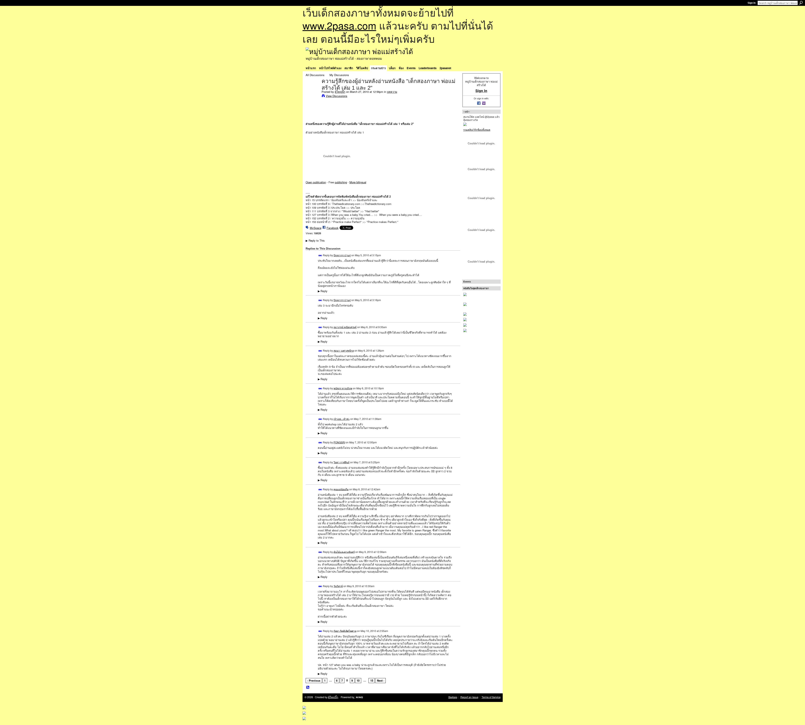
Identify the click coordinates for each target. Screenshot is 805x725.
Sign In (752, 2)
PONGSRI (339, 442)
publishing (341, 182)
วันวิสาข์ (338, 586)
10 (358, 680)
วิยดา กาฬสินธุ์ (341, 462)
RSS (308, 687)
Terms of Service (491, 697)
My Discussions (339, 75)
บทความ (392, 92)
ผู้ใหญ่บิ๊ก (340, 92)
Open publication (316, 182)
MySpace (315, 228)
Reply (322, 291)
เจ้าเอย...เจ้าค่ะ (342, 419)
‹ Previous (313, 680)
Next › (380, 680)
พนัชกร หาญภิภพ (343, 388)
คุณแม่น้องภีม (341, 489)
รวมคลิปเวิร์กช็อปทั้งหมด (476, 129)
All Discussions (315, 75)
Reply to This (315, 240)
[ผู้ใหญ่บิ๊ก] (312, 90)
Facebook (333, 228)
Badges (452, 697)
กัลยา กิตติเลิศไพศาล (345, 630)
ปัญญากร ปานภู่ (342, 255)
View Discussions (336, 96)
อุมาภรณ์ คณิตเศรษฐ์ (345, 327)
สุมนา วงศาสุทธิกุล (344, 350)
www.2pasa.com (339, 25)
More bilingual (357, 182)
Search (801, 3)
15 (371, 680)
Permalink (320, 256)
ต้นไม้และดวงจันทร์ (344, 551)
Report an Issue (469, 697)
